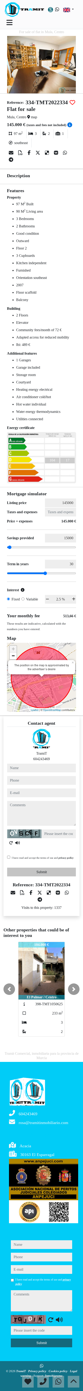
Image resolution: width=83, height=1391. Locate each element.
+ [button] (13, 649)
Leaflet (35, 710)
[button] (9, 989)
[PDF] (21, 152)
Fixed (16, 599)
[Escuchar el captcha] (17, 842)
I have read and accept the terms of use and (43, 857)
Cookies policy (58, 1371)
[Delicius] (47, 152)
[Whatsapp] (57, 9)
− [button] (13, 656)
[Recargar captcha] (11, 842)
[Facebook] (30, 152)
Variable (32, 599)
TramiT (21, 1371)
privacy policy (66, 857)
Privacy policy (37, 1371)
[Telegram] (11, 159)
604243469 (41, 759)
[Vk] (56, 152)
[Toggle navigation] (9, 22)
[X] (38, 152)
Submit (41, 872)
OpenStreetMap (52, 710)
